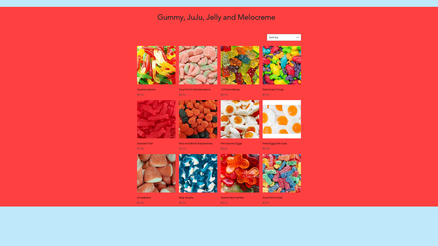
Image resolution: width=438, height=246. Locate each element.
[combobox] (284, 37)
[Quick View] (156, 65)
